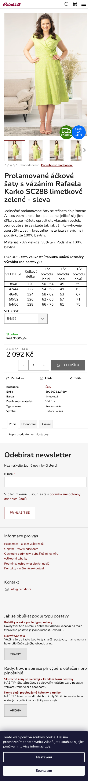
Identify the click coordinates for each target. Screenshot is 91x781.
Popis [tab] (12, 424)
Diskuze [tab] (46, 424)
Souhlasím (44, 770)
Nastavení (44, 757)
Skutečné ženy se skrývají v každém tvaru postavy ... (40, 679)
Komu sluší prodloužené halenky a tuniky (32, 692)
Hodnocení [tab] (28, 424)
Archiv (15, 654)
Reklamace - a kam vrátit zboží (24, 544)
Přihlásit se (20, 513)
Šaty (48, 387)
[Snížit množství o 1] (23, 365)
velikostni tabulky (15, 559)
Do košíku (71, 365)
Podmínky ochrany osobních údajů (26, 564)
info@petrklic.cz (21, 589)
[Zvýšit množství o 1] (44, 365)
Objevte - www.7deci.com (21, 549)
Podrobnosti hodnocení (57, 165)
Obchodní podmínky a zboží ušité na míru (31, 554)
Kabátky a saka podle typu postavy (28, 622)
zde (47, 746)
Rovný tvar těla (14, 635)
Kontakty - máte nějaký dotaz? (24, 568)
